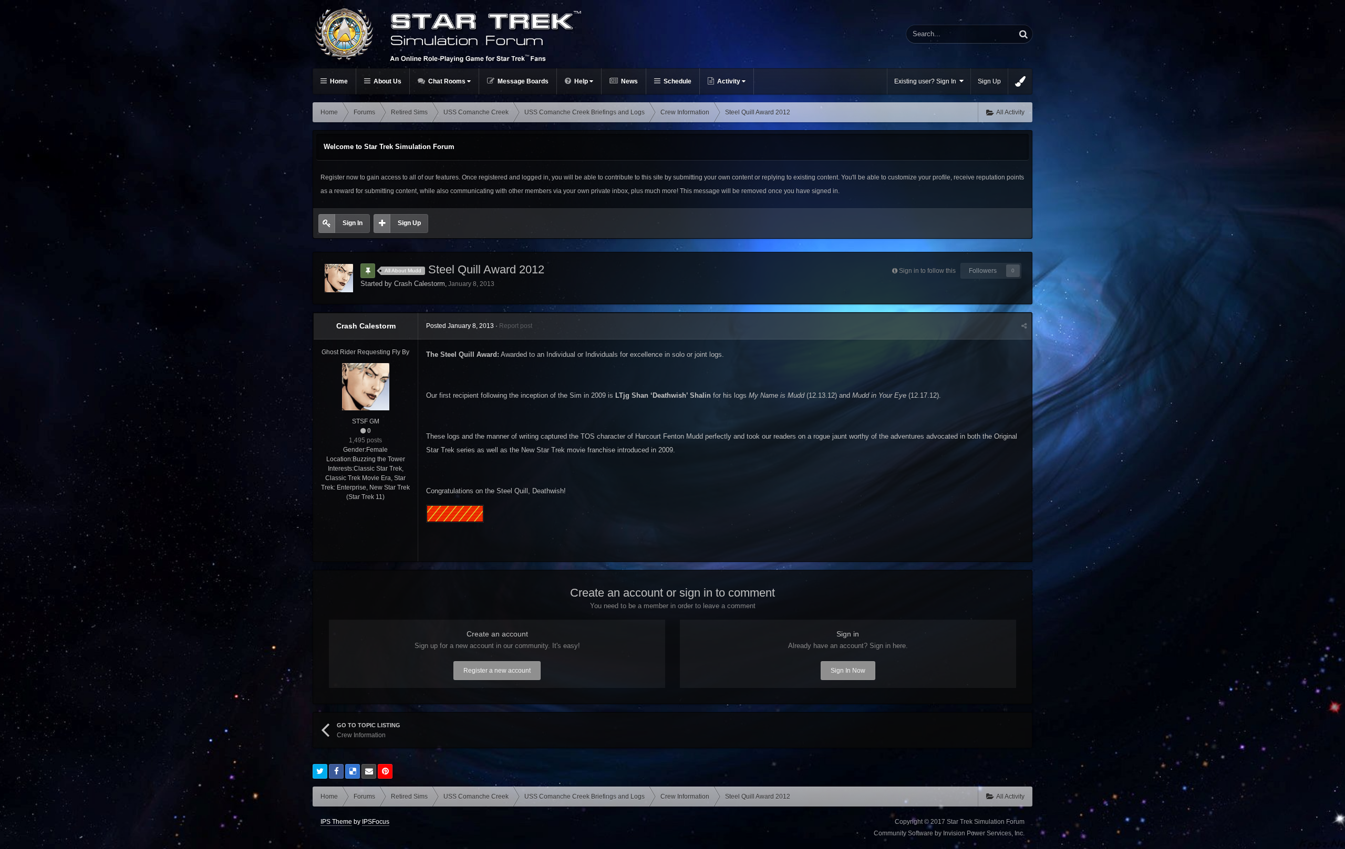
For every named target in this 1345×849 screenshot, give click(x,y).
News (628, 81)
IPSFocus (375, 821)
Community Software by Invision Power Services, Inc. (949, 833)
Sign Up (989, 81)
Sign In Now (848, 670)
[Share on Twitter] (320, 771)
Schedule (676, 81)
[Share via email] (368, 771)
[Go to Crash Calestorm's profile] (339, 278)
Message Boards (522, 81)
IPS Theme (336, 821)
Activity (729, 81)
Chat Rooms (447, 81)
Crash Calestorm (419, 284)
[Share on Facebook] (336, 771)
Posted (460, 326)
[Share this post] (1024, 326)
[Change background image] (1020, 81)
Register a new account (497, 670)
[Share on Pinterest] (385, 771)
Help (581, 81)
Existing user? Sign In (926, 81)
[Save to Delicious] (352, 771)
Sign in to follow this (927, 270)
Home (338, 81)
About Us (386, 81)
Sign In (353, 223)
